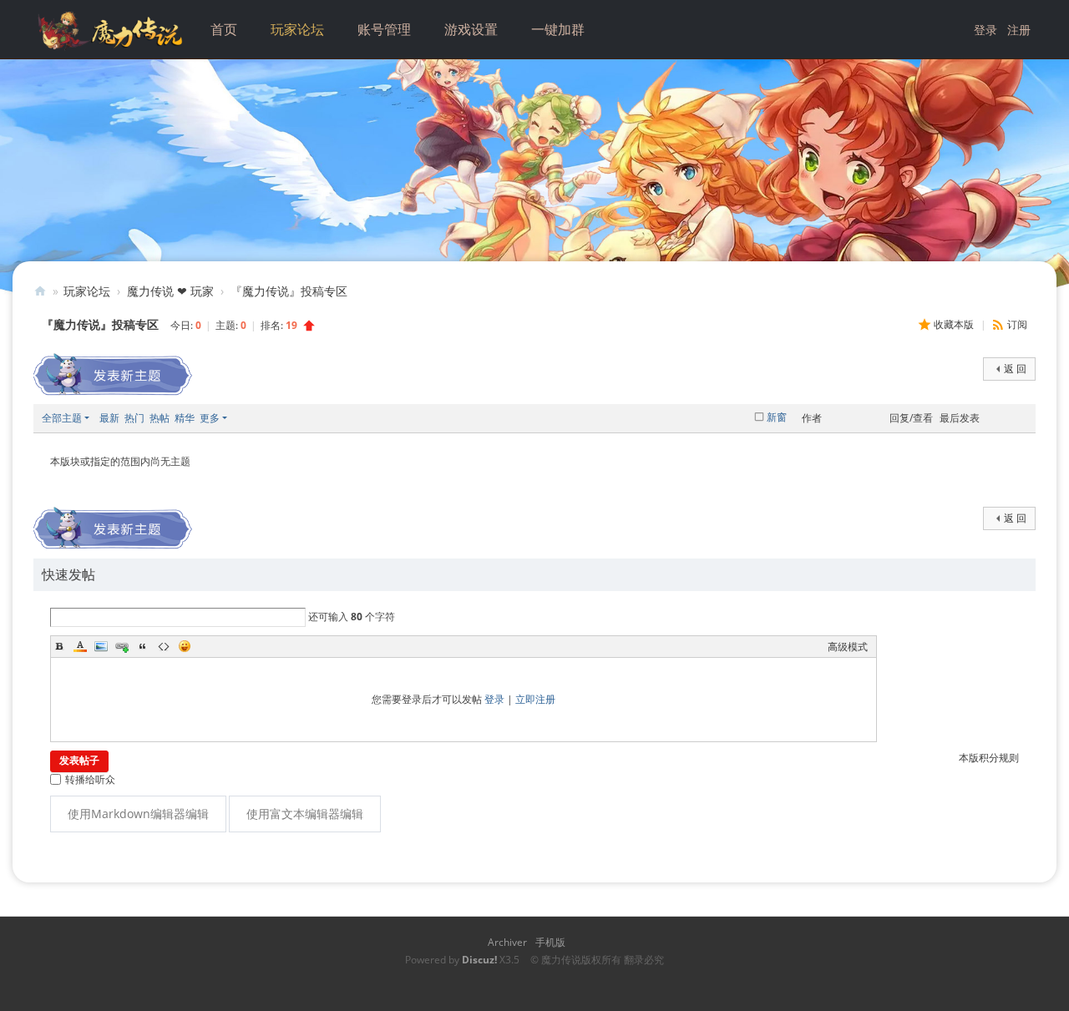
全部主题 (62, 418)
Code (163, 646)
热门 (134, 418)
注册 (1019, 30)
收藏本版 (955, 324)
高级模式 (848, 646)
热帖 (159, 418)
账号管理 (384, 29)
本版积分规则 (989, 758)
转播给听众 (90, 779)
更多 (210, 418)
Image (101, 646)
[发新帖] (112, 374)
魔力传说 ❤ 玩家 (170, 291)
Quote (142, 646)
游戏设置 (471, 29)
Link (122, 646)
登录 (985, 30)
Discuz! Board (40, 291)
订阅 (1017, 324)
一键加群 (558, 29)
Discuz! (479, 960)
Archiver (507, 942)
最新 (109, 418)
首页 (223, 29)
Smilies (184, 646)
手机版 (550, 942)
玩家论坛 (297, 29)
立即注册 (535, 699)
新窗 (777, 417)
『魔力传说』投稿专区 (289, 291)
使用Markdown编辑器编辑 (138, 813)
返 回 (1015, 368)
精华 (185, 418)
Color (80, 646)
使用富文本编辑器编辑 (304, 813)
